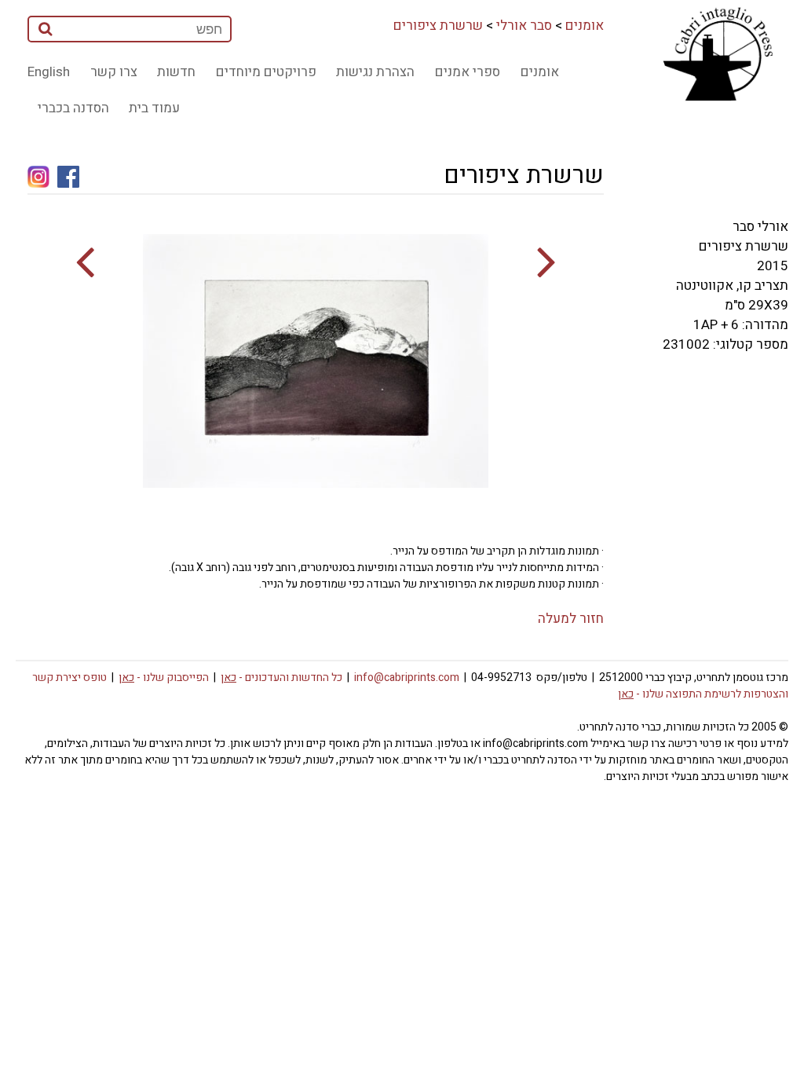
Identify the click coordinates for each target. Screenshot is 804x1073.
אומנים (584, 25)
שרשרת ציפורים (438, 25)
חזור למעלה (571, 618)
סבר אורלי (524, 25)
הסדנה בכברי (73, 108)
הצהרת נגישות (375, 72)
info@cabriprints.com (406, 677)
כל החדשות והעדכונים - (281, 677)
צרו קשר (113, 72)
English (48, 72)
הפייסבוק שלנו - (164, 677)
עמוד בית (154, 108)
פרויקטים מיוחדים (266, 72)
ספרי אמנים (467, 72)
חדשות (176, 72)
